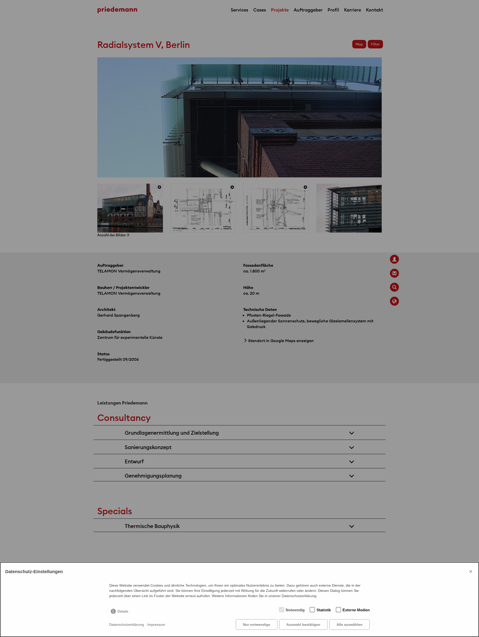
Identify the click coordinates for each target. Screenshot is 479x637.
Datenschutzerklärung (126, 625)
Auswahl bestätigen (303, 625)
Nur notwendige (256, 625)
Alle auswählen (349, 625)
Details (123, 611)
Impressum (156, 625)
